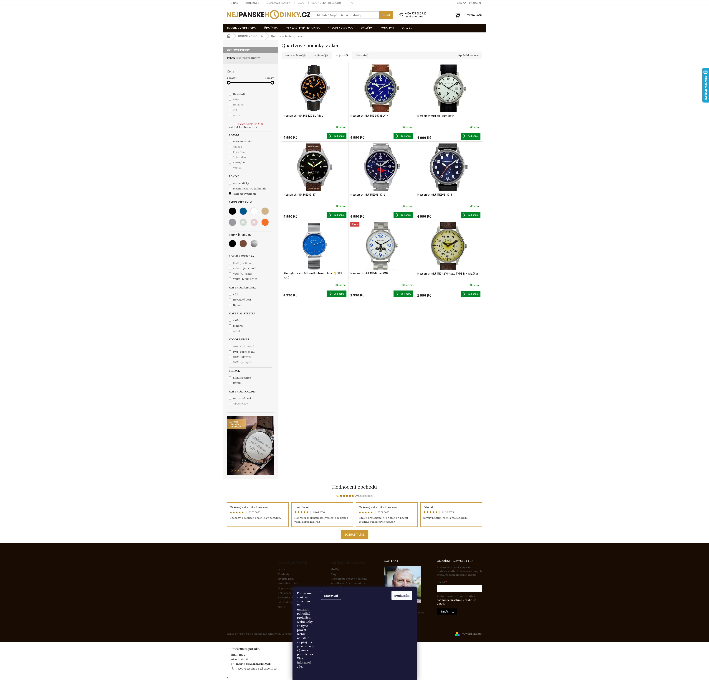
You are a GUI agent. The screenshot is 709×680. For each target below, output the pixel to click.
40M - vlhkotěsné (243, 346)
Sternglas (239, 162)
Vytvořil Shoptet (472, 634)
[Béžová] (265, 211)
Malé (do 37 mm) (243, 263)
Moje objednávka (288, 583)
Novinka (238, 104)
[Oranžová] (265, 222)
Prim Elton (240, 152)
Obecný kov (240, 403)
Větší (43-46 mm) (243, 273)
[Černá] (232, 211)
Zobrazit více (354, 535)
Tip (235, 110)
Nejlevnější (321, 55)
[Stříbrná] (254, 243)
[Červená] (254, 222)
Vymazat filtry (249, 124)
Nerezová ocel (242, 398)
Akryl (236, 331)
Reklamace (285, 593)
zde (299, 666)
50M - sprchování (244, 352)
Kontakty (252, 2)
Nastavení (331, 595)
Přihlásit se (447, 612)
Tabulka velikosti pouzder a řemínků (348, 585)
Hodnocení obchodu (326, 2)
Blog (301, 2)
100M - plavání (242, 357)
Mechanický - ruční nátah (249, 188)
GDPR (281, 607)
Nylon (237, 305)
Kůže (236, 294)
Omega (237, 146)
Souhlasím (401, 595)
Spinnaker (240, 157)
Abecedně (362, 55)
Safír (236, 320)
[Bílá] (254, 211)
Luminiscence (242, 377)
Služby (335, 569)
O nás (234, 2)
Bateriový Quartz (249, 58)
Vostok (237, 168)
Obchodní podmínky (291, 602)
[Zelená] (243, 222)
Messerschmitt (242, 141)
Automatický (241, 183)
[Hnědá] (243, 243)
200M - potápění (243, 362)
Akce (236, 99)
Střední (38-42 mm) (244, 268)
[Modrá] (243, 211)
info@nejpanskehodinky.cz (253, 664)
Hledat (386, 15)
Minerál (238, 326)
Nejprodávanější (295, 55)
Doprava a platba (278, 2)
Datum (237, 383)
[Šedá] (232, 222)
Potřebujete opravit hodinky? (349, 579)
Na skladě (239, 94)
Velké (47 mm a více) (245, 279)
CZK (459, 2)
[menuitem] (241, 28)
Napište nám (286, 579)
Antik (236, 115)
